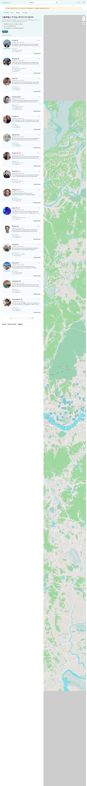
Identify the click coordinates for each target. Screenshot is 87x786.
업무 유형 (6, 12)
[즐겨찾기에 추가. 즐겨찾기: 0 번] (39, 171)
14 (28, 318)
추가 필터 (25, 12)
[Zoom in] (83, 17)
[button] (69, 404)
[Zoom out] (83, 20)
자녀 (13, 12)
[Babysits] (6, 2)
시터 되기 (78, 2)
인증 (18, 12)
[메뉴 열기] (84, 2)
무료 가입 (5, 31)
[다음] (32, 318)
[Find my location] (83, 23)
